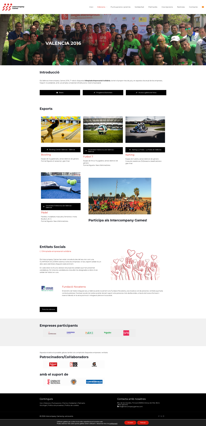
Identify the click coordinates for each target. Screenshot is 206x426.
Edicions (47, 403)
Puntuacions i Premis (60, 403)
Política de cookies (72, 405)
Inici (41, 403)
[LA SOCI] (89, 333)
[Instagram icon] (163, 416)
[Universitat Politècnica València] (73, 382)
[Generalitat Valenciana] (53, 382)
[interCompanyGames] (13, 7)
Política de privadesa (55, 405)
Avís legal (43, 405)
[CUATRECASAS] (52, 333)
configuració (113, 424)
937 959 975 (123, 405)
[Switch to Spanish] (203, 7)
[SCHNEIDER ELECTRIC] (107, 333)
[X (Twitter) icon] (161, 416)
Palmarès (81, 403)
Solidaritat (72, 403)
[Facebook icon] (159, 416)
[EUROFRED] (70, 333)
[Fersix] (73, 364)
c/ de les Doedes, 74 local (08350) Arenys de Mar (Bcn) (139, 403)
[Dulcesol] (53, 364)
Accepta (130, 423)
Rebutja (142, 423)
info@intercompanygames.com (131, 407)
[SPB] (126, 333)
